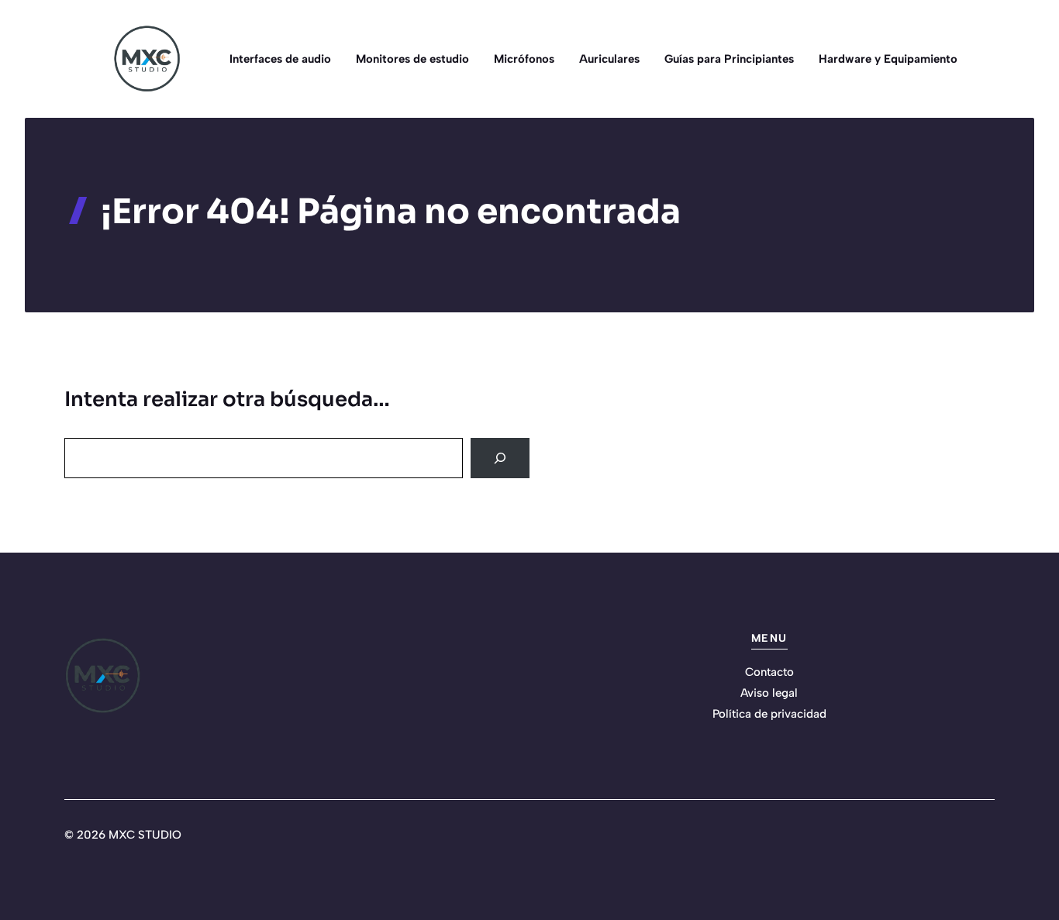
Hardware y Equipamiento (888, 59)
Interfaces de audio (280, 59)
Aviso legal (769, 693)
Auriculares (609, 59)
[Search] (500, 458)
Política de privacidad (769, 714)
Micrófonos (524, 59)
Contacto (769, 672)
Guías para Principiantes (729, 59)
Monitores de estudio (412, 59)
